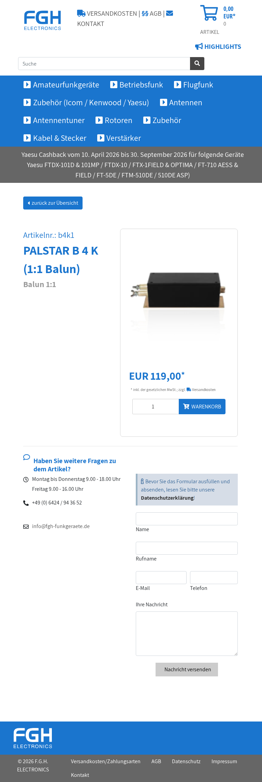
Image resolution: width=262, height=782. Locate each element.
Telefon (198, 588)
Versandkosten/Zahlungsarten (106, 761)
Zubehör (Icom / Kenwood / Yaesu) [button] (91, 102)
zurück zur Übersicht (54, 202)
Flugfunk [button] (198, 84)
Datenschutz (186, 761)
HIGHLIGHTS (222, 46)
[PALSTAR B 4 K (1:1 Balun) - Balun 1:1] (179, 296)
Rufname (146, 558)
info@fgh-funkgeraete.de (61, 526)
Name (142, 529)
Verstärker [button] (123, 137)
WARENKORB (205, 406)
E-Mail (143, 588)
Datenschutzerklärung (167, 497)
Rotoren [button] (118, 119)
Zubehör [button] (166, 119)
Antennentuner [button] (59, 119)
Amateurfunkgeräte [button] (66, 84)
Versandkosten (203, 389)
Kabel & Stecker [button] (59, 137)
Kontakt (80, 775)
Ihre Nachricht (152, 604)
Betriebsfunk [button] (141, 84)
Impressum (224, 761)
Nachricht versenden (187, 669)
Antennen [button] (185, 102)
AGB (152, 13)
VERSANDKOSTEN (111, 13)
